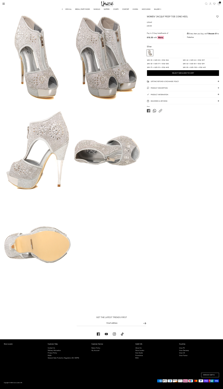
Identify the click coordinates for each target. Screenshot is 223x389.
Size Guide (139, 353)
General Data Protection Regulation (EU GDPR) (63, 358)
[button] (160, 110)
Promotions (139, 355)
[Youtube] (106, 334)
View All (68, 9)
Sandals (97, 9)
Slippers (106, 9)
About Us (138, 348)
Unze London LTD (17, 382)
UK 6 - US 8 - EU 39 (194, 63)
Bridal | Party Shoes (82, 9)
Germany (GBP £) (208, 375)
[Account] (210, 4)
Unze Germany (184, 350)
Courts (115, 9)
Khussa (135, 9)
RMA (137, 358)
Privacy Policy (52, 353)
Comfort (125, 9)
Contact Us (51, 348)
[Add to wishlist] (209, 17)
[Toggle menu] (3, 3)
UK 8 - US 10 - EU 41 (194, 67)
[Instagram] (114, 334)
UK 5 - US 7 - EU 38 (158, 63)
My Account (95, 350)
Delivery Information (54, 350)
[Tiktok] (122, 334)
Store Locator (8, 344)
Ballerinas (158, 9)
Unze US (182, 353)
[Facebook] (98, 334)
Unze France (183, 355)
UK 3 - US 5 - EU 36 (158, 60)
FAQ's (49, 355)
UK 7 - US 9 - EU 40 (158, 67)
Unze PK (182, 348)
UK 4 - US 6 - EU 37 (194, 60)
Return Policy (95, 348)
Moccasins (146, 9)
